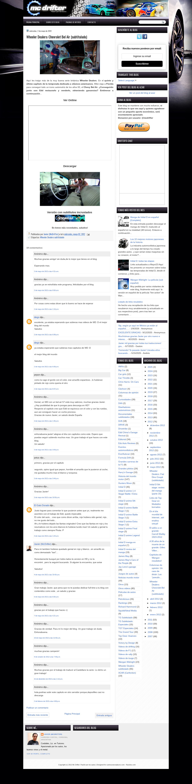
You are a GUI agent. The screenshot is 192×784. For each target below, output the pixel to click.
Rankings (122, 603)
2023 (150, 375)
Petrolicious (123, 599)
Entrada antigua (104, 715)
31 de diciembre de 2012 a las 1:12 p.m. (48, 679)
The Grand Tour (126, 632)
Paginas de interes (73, 22)
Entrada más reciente (38, 715)
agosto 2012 (156, 454)
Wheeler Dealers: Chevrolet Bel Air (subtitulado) (157, 588)
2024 (150, 371)
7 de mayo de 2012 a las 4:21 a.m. (46, 616)
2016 (150, 405)
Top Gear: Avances (127, 636)
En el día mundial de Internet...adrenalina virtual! (157, 517)
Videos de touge (126, 658)
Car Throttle (124, 378)
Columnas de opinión (128, 392)
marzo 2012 (156, 603)
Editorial (122, 439)
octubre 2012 (156, 440)
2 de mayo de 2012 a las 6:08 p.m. (46, 334)
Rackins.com (131, 765)
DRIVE (121, 425)
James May (123, 556)
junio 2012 (155, 463)
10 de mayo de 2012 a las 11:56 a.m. (47, 638)
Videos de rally (125, 654)
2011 (150, 620)
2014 (150, 413)
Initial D (121, 487)
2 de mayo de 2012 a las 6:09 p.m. (46, 367)
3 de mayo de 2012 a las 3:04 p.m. (46, 450)
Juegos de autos (126, 574)
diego (36, 317)
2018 (150, 396)
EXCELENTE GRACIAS (129, 332)
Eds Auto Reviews (126, 443)
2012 (150, 422)
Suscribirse (142, 63)
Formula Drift (124, 458)
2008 (150, 632)
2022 (150, 380)
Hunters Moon (125, 483)
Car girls (122, 374)
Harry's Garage (125, 472)
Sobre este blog (52, 22)
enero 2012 (156, 614)
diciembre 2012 (157, 425)
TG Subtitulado (125, 617)
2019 (150, 392)
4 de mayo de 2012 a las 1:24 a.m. (46, 536)
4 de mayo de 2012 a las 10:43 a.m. (47, 575)
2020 (150, 388)
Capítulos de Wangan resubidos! (156, 558)
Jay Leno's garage (127, 567)
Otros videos (124, 588)
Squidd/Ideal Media (127, 611)
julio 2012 (155, 459)
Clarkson (122, 389)
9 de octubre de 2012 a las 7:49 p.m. (47, 657)
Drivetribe (123, 429)
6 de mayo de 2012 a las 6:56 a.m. (46, 597)
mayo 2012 (155, 467)
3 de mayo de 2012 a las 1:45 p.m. (46, 421)
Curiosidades (124, 399)
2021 (150, 384)
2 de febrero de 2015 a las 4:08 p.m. (47, 701)
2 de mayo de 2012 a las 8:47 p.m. (46, 389)
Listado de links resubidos (130, 302)
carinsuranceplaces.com (115, 765)
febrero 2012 (156, 607)
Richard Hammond (127, 607)
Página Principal (33, 22)
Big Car (121, 370)
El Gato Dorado (41, 505)
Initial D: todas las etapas (142, 261)
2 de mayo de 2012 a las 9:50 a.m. (46, 290)
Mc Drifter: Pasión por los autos (83, 765)
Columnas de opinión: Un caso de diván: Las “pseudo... (156, 571)
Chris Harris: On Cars (128, 382)
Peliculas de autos (127, 592)
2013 (150, 417)
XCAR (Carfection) (127, 673)
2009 (150, 628)
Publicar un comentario (37, 708)
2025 (150, 367)
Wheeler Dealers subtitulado (52, 237)
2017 (150, 400)
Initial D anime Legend (129, 535)
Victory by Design (126, 643)
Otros (121, 584)
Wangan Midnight (126, 662)
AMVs (121, 366)
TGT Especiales (126, 628)
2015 (150, 409)
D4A (120, 403)
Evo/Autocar (124, 454)
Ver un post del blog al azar (142, 93)
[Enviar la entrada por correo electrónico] (88, 234)
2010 (150, 624)
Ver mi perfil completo (38, 754)
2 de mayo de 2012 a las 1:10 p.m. (46, 309)
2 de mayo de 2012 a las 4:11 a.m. (46, 271)
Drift (120, 421)
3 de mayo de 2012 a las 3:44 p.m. (46, 478)
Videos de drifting (126, 647)
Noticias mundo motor (128, 577)
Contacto (91, 22)
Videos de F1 (124, 650)
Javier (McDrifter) (42, 544)
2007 (150, 636)
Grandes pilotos (125, 468)
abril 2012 (155, 599)
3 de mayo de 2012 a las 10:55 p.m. (47, 497)
